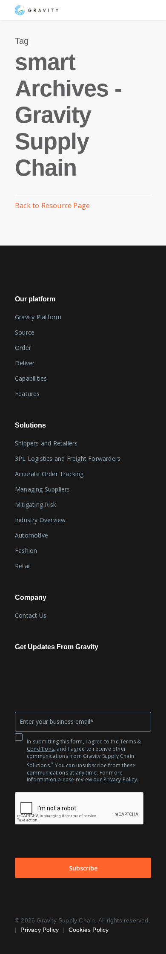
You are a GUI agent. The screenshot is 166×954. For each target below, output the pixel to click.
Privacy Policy (120, 779)
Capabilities (31, 378)
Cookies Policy (89, 929)
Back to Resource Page (52, 205)
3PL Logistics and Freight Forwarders (67, 458)
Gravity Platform (38, 317)
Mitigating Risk (35, 504)
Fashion (26, 550)
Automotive (31, 535)
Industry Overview (40, 520)
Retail (23, 566)
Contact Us (30, 615)
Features (27, 394)
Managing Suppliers (42, 489)
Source (24, 332)
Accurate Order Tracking (49, 474)
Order (23, 348)
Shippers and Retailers (46, 443)
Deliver (24, 363)
